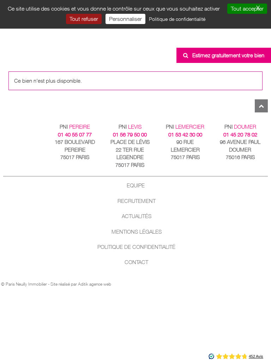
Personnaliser (125, 18)
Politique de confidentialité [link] (177, 19)
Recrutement (137, 201)
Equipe (136, 185)
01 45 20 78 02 (240, 134)
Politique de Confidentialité (136, 247)
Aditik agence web (94, 284)
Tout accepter (247, 8)
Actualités (136, 216)
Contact (136, 262)
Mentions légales (137, 231)
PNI (75, 126)
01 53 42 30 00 (185, 134)
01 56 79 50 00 (130, 134)
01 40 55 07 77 (75, 134)
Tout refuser (84, 18)
